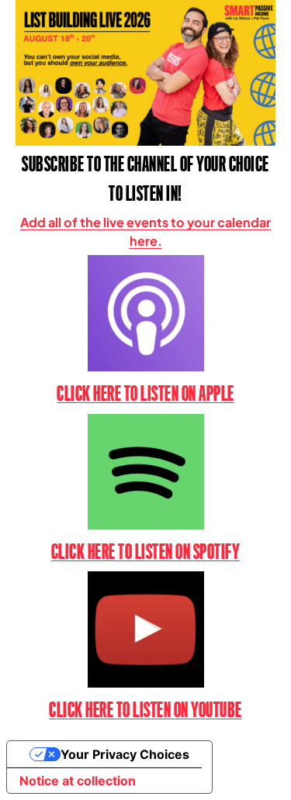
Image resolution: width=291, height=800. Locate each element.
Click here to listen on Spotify (146, 552)
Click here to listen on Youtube (145, 710)
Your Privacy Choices (125, 754)
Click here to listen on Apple (145, 393)
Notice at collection (77, 780)
